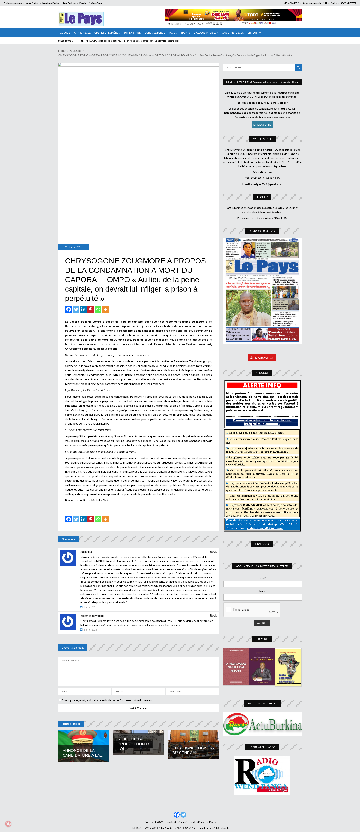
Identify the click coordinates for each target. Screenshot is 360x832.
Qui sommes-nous (13, 3)
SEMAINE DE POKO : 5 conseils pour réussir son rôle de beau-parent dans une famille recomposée (130, 40)
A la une (75, 50)
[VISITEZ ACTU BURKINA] (262, 724)
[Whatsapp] (98, 309)
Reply (213, 551)
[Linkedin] (83, 309)
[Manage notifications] (8, 824)
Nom (262, 591)
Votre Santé (96, 3)
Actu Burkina (69, 3)
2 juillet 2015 (75, 247)
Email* (262, 577)
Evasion (83, 3)
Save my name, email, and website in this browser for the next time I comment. (107, 700)
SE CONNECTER (348, 3)
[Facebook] (68, 309)
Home (62, 50)
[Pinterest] (90, 309)
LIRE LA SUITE (262, 124)
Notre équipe (32, 3)
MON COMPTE (291, 3)
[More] (105, 309)
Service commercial (312, 3)
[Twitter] (76, 309)
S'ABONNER (264, 358)
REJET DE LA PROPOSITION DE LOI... (134, 744)
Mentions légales (50, 3)
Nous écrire (331, 3)
